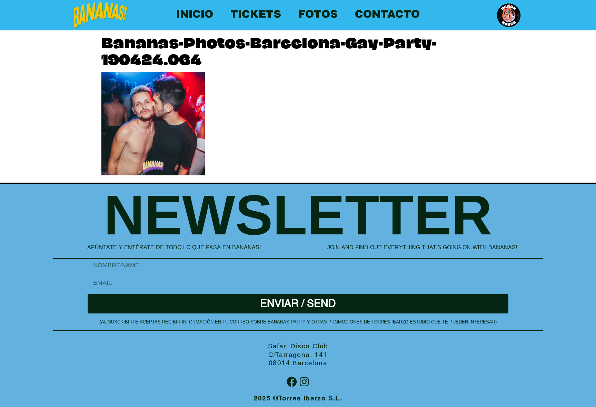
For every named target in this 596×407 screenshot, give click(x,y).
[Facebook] (292, 382)
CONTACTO (387, 15)
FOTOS (318, 15)
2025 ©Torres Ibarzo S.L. (298, 399)
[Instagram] (304, 382)
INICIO (194, 15)
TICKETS (255, 15)
